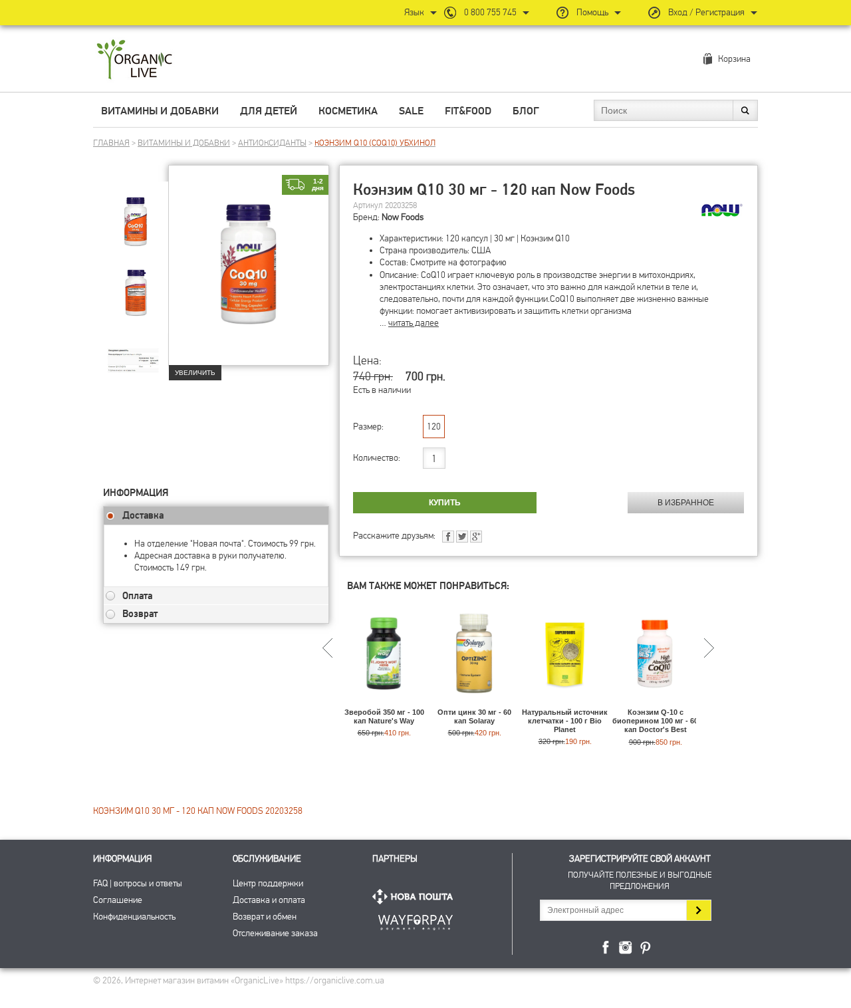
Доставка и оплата (269, 900)
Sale (411, 111)
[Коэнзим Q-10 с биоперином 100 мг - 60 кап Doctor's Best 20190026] (655, 701)
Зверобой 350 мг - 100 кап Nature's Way (384, 716)
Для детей (268, 111)
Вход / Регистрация (706, 12)
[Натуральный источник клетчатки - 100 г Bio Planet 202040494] (564, 701)
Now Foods (403, 217)
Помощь (592, 12)
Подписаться (698, 910)
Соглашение (117, 900)
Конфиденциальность (134, 916)
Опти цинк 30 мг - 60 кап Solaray (474, 716)
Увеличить (195, 372)
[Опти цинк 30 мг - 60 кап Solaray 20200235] (474, 701)
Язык (414, 12)
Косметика (348, 111)
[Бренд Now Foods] (722, 210)
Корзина (734, 58)
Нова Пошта (415, 896)
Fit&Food (468, 111)
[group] (135, 213)
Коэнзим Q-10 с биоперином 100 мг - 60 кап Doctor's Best (655, 720)
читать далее (413, 322)
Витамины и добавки (160, 111)
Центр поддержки (268, 883)
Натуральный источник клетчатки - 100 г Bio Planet (565, 720)
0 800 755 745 (490, 12)
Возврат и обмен (265, 916)
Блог (526, 111)
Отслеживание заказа (275, 933)
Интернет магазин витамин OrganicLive (134, 60)
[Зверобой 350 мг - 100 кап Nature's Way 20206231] (383, 701)
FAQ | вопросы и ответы (137, 883)
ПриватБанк (415, 920)
